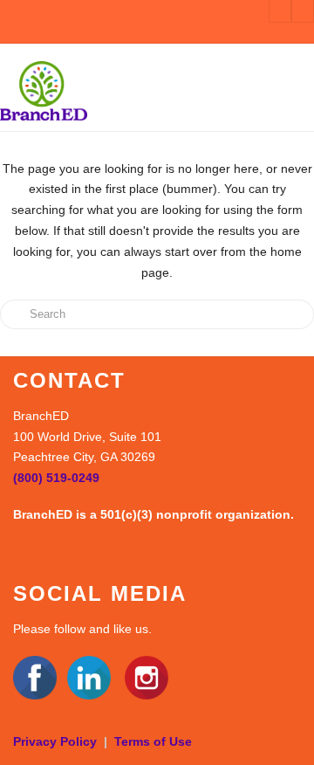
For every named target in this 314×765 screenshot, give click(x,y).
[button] (298, 90)
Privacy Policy (55, 741)
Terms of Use (153, 741)
